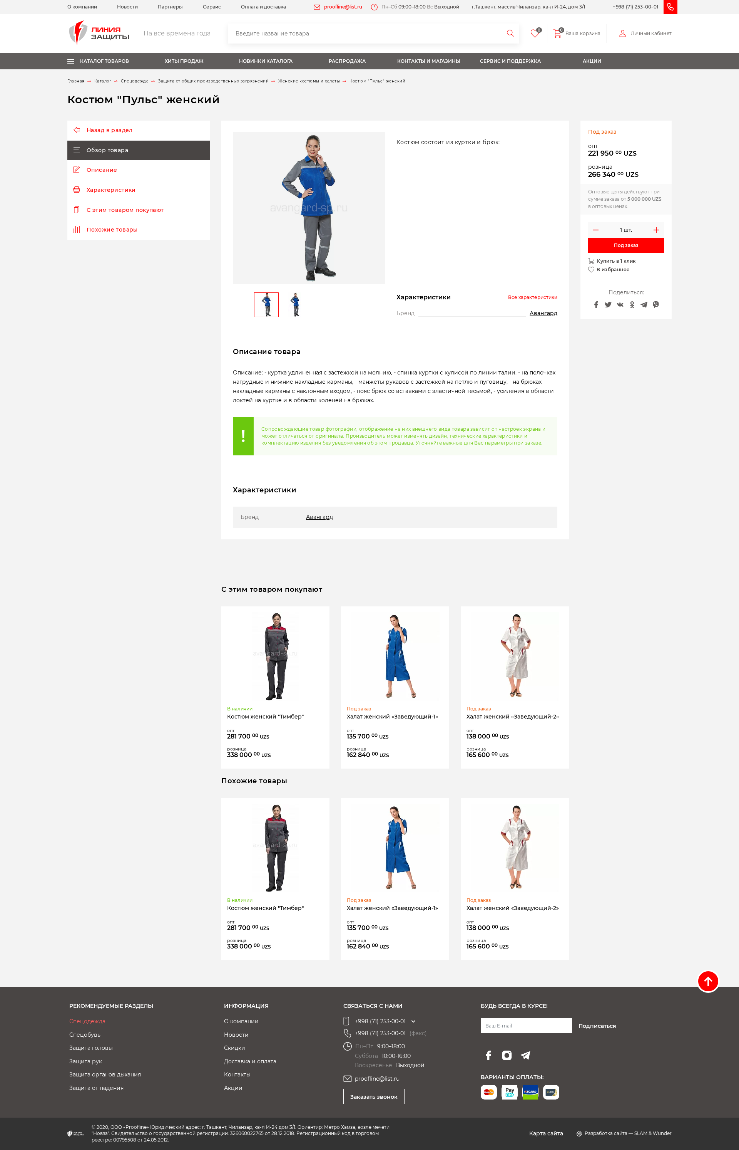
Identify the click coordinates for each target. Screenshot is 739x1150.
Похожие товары (112, 229)
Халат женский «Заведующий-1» (392, 716)
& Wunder (660, 1133)
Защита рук (85, 1061)
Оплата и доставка (263, 7)
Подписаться (597, 1025)
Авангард (543, 313)
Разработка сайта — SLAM (617, 1133)
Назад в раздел (110, 130)
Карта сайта (546, 1133)
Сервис (212, 7)
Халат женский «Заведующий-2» (512, 716)
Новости (127, 7)
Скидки (234, 1047)
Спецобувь (84, 1034)
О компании (82, 7)
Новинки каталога (266, 61)
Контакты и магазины (428, 61)
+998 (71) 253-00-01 (635, 7)
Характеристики (111, 189)
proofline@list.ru (343, 7)
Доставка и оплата (250, 1061)
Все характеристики (532, 297)
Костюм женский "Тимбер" (265, 716)
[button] (377, 208)
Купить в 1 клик (616, 261)
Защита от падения (96, 1088)
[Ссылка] (275, 656)
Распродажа (347, 61)
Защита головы (91, 1047)
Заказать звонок (374, 1096)
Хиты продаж (184, 61)
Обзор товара (107, 150)
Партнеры (170, 7)
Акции (592, 61)
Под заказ (626, 245)
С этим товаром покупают (125, 209)
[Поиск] (511, 33)
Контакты (237, 1074)
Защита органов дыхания (105, 1074)
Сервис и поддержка (510, 61)
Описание (102, 169)
